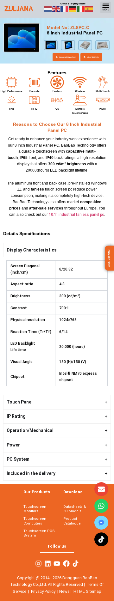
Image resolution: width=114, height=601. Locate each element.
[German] (73, 8)
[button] (105, 7)
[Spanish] (89, 8)
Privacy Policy (43, 591)
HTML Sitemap (87, 591)
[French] (64, 8)
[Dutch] (48, 8)
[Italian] (81, 8)
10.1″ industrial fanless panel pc (76, 214)
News (65, 591)
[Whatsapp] (101, 506)
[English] (56, 8)
